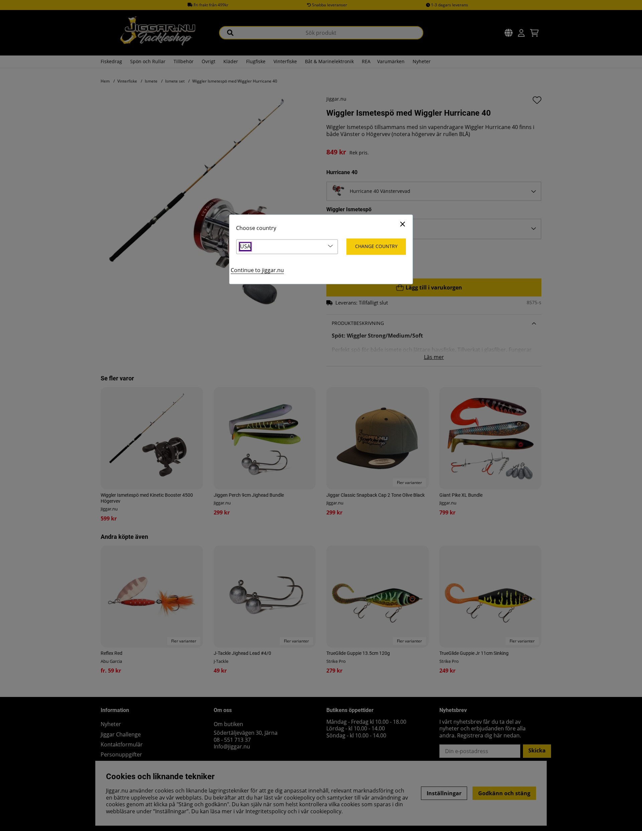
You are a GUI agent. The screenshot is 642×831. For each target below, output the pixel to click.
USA (245, 246)
